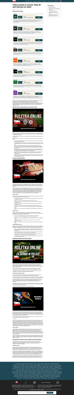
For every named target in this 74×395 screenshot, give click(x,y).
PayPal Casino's (51, 367)
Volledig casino (55, 371)
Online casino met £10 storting (17, 366)
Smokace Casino (21, 375)
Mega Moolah (42, 376)
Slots (41, 375)
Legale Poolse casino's (23, 363)
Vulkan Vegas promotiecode (54, 370)
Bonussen (35, 366)
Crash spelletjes (16, 376)
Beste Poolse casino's (52, 7)
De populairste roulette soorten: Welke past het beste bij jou (53, 15)
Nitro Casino (28, 372)
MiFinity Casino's (53, 368)
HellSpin (13, 372)
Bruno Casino (16, 375)
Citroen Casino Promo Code (48, 371)
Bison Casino (55, 372)
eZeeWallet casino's (57, 367)
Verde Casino (21, 372)
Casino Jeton (34, 368)
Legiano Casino (59, 372)
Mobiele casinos (47, 363)
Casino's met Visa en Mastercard (21, 370)
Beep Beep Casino (49, 372)
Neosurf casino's (48, 368)
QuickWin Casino (36, 375)
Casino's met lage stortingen (54, 363)
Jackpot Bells (52, 376)
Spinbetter (60, 371)
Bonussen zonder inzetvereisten (48, 366)
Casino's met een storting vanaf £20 (27, 366)
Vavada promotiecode (29, 370)
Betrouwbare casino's (15, 368)
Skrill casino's (27, 367)
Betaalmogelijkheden (17, 367)
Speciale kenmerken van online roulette (53, 13)
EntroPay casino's (59, 368)
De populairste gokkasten (46, 375)
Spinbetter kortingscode (37, 370)
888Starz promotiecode (45, 370)
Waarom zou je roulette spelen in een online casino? (54, 9)
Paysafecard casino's (33, 367)
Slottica (25, 372)
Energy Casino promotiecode (16, 371)
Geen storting (59, 366)
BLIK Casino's (23, 367)
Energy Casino (39, 372)
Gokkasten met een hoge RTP (55, 375)
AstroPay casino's (21, 368)
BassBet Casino (31, 375)
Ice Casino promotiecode (40, 371)
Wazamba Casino (33, 372)
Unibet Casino (26, 375)
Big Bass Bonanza (57, 376)
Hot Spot (21, 376)
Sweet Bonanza (47, 376)
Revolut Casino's (39, 367)
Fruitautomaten (25, 376)
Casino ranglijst (14, 9)
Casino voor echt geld (41, 363)
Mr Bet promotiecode (25, 371)
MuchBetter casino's (45, 367)
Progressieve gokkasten (32, 376)
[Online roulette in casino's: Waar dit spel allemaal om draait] (14, 1)
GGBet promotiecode (32, 371)
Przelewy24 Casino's (28, 368)
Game (39, 17)
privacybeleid (50, 392)
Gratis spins (55, 366)
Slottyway (17, 372)
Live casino (35, 363)
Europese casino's (30, 363)
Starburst (37, 376)
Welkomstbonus (39, 366)
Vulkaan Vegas (44, 372)
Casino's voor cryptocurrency (40, 368)
